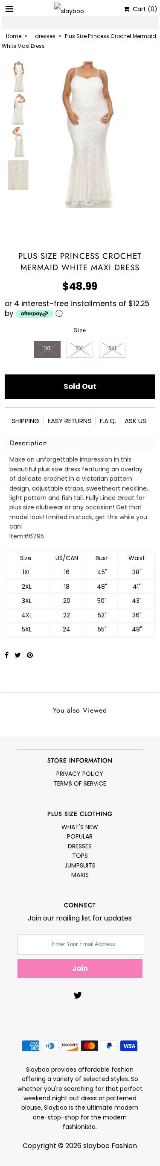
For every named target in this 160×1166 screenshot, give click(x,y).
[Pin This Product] (30, 655)
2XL (80, 348)
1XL (47, 348)
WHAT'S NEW (79, 827)
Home (13, 36)
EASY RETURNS (69, 420)
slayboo (96, 1146)
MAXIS (80, 875)
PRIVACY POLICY (79, 773)
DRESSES (80, 846)
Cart (143, 9)
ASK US (135, 420)
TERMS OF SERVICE (79, 783)
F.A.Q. (108, 420)
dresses (45, 36)
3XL (112, 348)
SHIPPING (25, 420)
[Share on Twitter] (19, 655)
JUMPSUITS (80, 865)
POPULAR (80, 836)
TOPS (80, 855)
